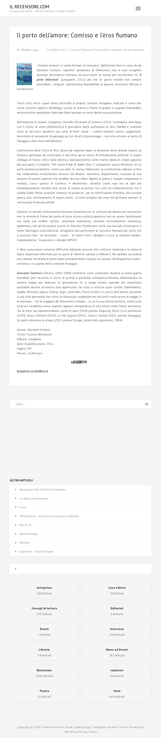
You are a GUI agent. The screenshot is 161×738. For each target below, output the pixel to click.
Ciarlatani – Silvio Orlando (36, 551)
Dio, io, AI (25, 525)
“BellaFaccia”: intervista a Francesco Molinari (49, 516)
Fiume (97, 50)
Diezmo (24, 543)
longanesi (116, 50)
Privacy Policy (88, 732)
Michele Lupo (30, 50)
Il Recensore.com (29, 7)
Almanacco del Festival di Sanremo (42, 489)
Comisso (75, 50)
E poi (22, 507)
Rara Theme (120, 727)
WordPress (71, 732)
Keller (105, 50)
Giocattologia (28, 534)
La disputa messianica (33, 498)
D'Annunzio (87, 50)
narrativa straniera (133, 50)
